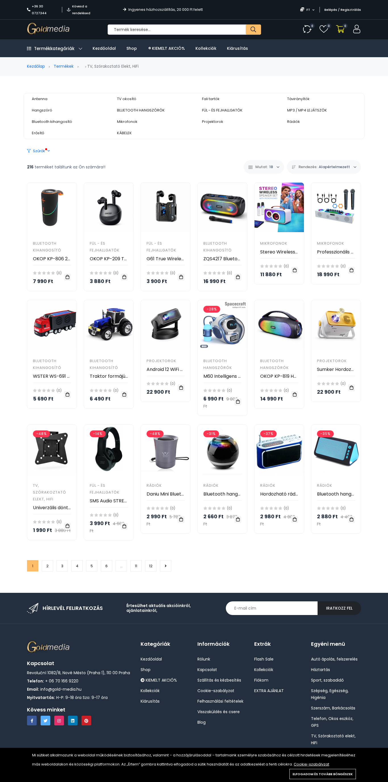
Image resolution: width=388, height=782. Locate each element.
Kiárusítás (237, 48)
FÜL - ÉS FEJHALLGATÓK (222, 110)
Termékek (64, 66)
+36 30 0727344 (39, 9)
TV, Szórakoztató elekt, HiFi (49, 492)
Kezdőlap (36, 66)
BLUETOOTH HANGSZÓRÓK (141, 110)
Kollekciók (205, 48)
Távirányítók (298, 99)
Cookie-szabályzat (311, 764)
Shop (131, 48)
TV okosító (126, 99)
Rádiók (293, 121)
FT (308, 9)
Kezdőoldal (104, 48)
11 (136, 566)
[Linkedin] (73, 720)
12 (151, 566)
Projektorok (212, 121)
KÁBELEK (124, 133)
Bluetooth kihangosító (52, 121)
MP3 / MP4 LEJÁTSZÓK (307, 110)
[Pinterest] (86, 720)
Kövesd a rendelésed (81, 9)
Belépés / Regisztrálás (342, 9)
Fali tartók (211, 99)
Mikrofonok (127, 121)
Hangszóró (42, 110)
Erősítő (38, 133)
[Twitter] (45, 720)
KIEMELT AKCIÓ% (168, 48)
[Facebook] (32, 720)
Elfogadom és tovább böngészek (323, 774)
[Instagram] (59, 720)
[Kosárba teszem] (67, 277)
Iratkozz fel (339, 608)
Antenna (39, 99)
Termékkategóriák (54, 48)
